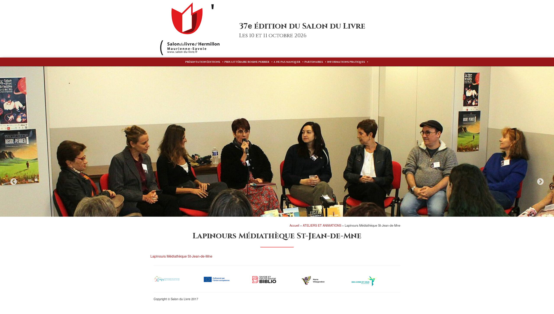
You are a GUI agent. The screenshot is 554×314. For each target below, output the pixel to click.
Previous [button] (13, 182)
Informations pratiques (346, 62)
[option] (277, 162)
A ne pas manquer (287, 62)
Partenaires (313, 62)
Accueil (294, 225)
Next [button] (540, 182)
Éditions (213, 62)
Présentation (195, 62)
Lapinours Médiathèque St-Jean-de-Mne (181, 256)
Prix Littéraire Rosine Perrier (246, 62)
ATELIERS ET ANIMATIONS (322, 225)
